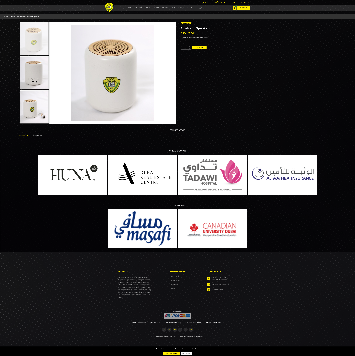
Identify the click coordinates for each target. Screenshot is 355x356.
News (173, 8)
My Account (175, 276)
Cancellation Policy (194, 323)
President (174, 284)
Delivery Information (213, 323)
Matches (139, 8)
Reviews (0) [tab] (37, 136)
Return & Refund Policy (174, 323)
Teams (148, 8)
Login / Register (218, 2)
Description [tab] (23, 136)
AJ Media (199, 336)
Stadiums (165, 8)
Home (6, 17)
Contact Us (175, 280)
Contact (192, 8)
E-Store (181, 8)
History (173, 288)
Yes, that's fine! (171, 353)
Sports (156, 8)
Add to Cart (199, 47)
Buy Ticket (243, 8)
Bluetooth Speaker (33, 17)
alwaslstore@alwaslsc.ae (220, 284)
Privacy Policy (156, 323)
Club (129, 8)
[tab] (34, 38)
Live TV (205, 2)
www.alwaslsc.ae (217, 290)
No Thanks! (186, 353)
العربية (200, 8)
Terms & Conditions (139, 323)
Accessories (21, 17)
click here (195, 349)
